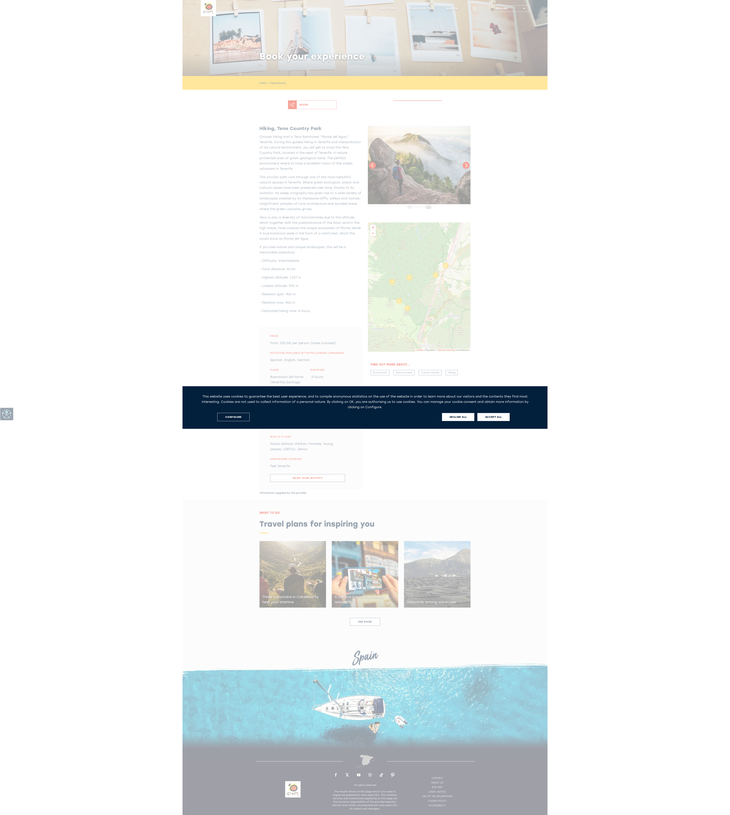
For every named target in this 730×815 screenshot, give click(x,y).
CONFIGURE (233, 417)
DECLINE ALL (458, 417)
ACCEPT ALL (493, 417)
